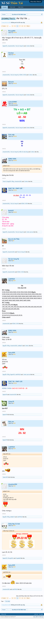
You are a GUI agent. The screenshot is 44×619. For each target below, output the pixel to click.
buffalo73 (20, 345)
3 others (28, 127)
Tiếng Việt (3, 614)
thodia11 (11, 210)
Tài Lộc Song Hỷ (19, 46)
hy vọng (8, 601)
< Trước (4, 26)
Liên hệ (36, 614)
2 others (28, 46)
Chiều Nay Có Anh (14, 524)
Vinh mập (11, 134)
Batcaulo (11, 82)
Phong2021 (11, 31)
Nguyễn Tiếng (10, 181)
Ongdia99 (18, 558)
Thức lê (4, 181)
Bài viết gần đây (17, 9)
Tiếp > (28, 26)
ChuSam (11, 53)
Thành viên (12, 7)
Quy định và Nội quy (38, 616)
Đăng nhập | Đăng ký (35, 1)
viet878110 (11, 279)
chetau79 (11, 401)
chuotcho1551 (11, 46)
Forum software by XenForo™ (8, 616)
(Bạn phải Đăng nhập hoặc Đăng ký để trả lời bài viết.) (29, 596)
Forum (4, 7)
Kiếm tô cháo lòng (23, 151)
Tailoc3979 (11, 352)
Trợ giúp (41, 614)
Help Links (20, 7)
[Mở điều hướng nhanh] (41, 14)
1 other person (29, 232)
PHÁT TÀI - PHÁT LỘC (15, 188)
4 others (31, 74)
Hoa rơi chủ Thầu (13, 239)
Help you (11, 421)
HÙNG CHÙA (22, 74)
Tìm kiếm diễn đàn (6, 9)
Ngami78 (5, 46)
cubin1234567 (12, 102)
